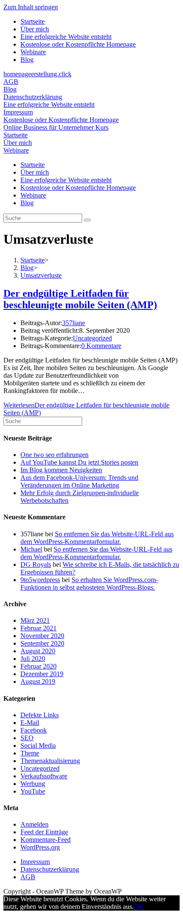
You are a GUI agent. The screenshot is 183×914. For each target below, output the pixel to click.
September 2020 (42, 643)
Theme (29, 753)
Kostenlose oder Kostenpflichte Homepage (78, 44)
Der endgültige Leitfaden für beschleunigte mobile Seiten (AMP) (80, 299)
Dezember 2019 (41, 673)
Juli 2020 (32, 658)
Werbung (32, 783)
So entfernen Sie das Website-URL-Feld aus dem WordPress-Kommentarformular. (97, 537)
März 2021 (35, 620)
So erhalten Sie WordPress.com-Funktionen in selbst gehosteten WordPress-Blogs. (89, 583)
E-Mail (29, 722)
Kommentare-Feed (45, 839)
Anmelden (34, 824)
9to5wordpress (40, 579)
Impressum (18, 112)
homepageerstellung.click (37, 74)
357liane (73, 322)
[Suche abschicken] (87, 220)
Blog (27, 59)
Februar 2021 (38, 628)
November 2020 (42, 635)
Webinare (33, 52)
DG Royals (35, 564)
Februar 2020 (38, 666)
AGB (10, 81)
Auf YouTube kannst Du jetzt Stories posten (79, 462)
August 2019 (37, 681)
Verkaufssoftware (43, 776)
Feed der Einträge (44, 832)
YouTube (32, 791)
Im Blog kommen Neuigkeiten (61, 470)
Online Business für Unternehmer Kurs (56, 127)
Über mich (34, 29)
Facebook (33, 730)
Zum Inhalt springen (30, 7)
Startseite (32, 21)
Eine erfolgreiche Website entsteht (66, 36)
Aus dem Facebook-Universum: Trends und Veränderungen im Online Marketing (79, 481)
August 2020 (37, 651)
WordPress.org (40, 847)
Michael (31, 549)
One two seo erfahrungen (54, 454)
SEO (27, 737)
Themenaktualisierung (50, 760)
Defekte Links (39, 715)
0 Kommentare (101, 345)
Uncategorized (92, 338)
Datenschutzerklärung (32, 96)
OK (139, 906)
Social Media (38, 745)
